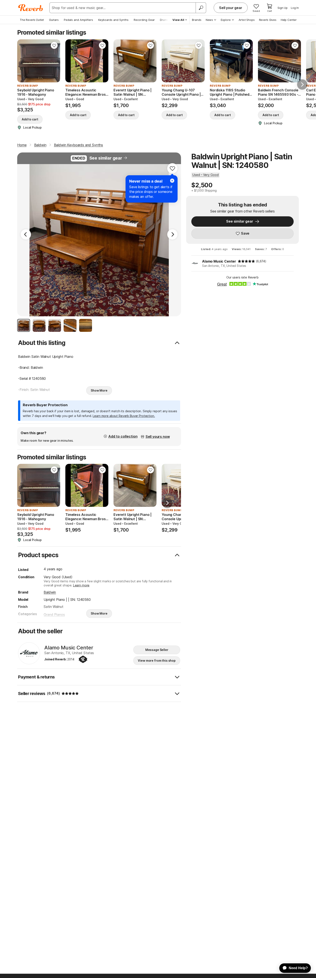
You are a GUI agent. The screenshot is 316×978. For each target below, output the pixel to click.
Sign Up (283, 7)
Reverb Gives (267, 20)
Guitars (54, 20)
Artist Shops (247, 20)
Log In (295, 7)
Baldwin (50, 592)
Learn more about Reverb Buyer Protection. (124, 416)
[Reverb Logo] (30, 7)
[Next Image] (172, 234)
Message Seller (156, 650)
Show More (99, 390)
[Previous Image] (26, 234)
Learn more (81, 585)
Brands (196, 20)
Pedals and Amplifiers (78, 20)
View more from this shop (157, 660)
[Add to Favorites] (54, 45)
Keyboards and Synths (113, 20)
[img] (246, 261)
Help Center (289, 20)
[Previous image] (23, 60)
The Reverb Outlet (32, 20)
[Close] (172, 180)
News (209, 20)
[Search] (201, 8)
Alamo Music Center (219, 261)
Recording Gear (144, 20)
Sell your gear (230, 8)
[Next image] (54, 60)
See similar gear (105, 158)
